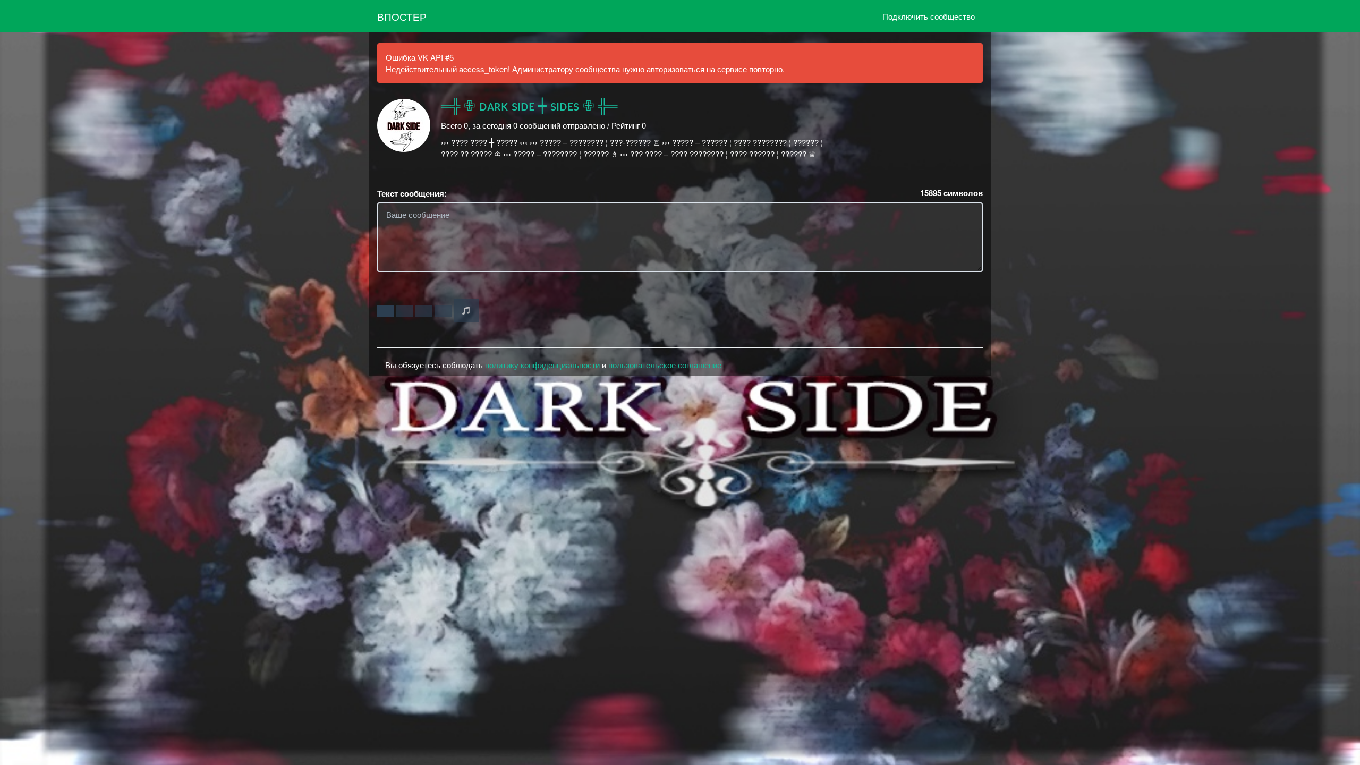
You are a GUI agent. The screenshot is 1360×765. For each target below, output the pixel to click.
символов (951, 193)
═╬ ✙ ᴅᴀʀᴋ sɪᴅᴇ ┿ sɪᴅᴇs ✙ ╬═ (529, 106)
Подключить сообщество (928, 16)
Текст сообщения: (412, 193)
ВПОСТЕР (402, 16)
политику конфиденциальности (542, 364)
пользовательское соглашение (664, 364)
